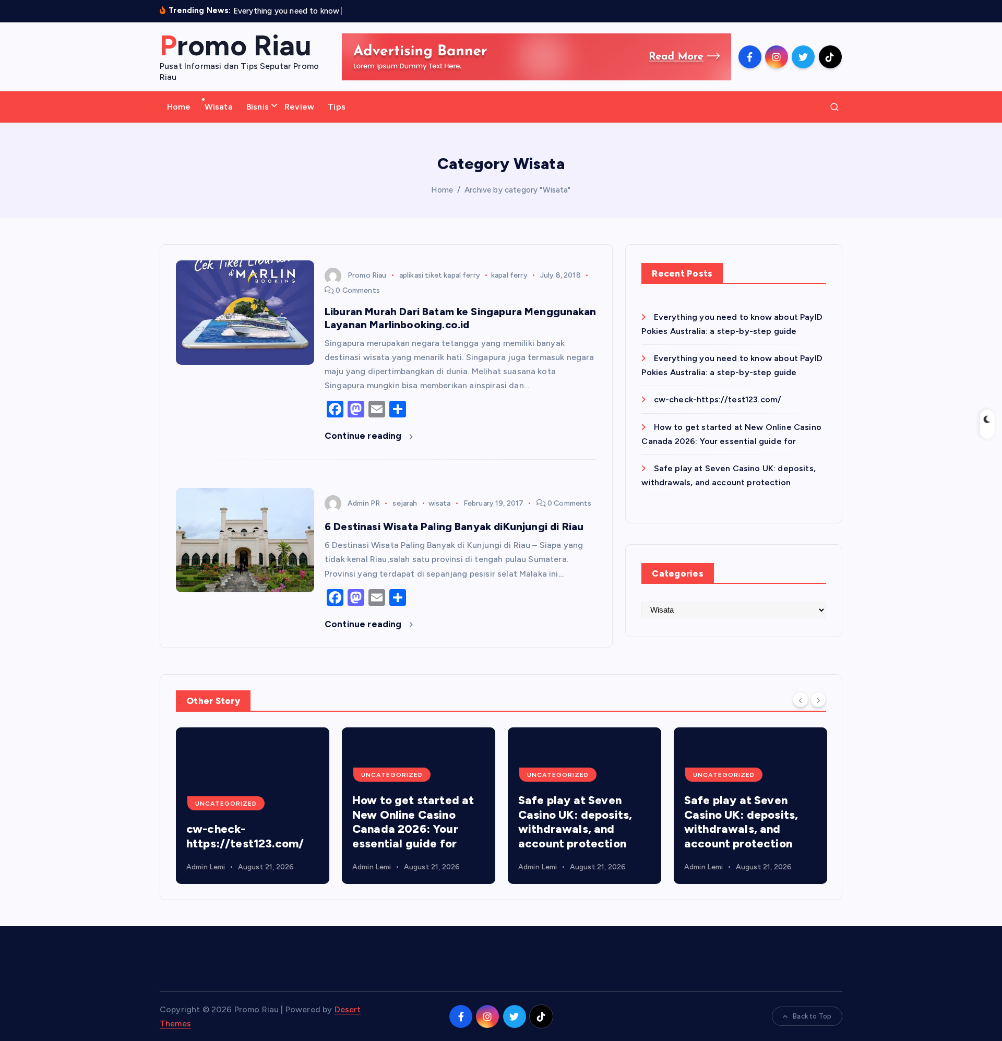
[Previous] (800, 700)
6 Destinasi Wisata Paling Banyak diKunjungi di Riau (454, 526)
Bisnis (257, 107)
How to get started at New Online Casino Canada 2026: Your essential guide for (413, 822)
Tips (336, 107)
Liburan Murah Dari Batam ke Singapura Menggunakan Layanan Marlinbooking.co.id (460, 318)
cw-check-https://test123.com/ (717, 399)
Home (179, 107)
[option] (252, 805)
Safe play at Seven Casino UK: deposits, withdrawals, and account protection (575, 822)
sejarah (404, 503)
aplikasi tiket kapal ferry (439, 275)
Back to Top (812, 1016)
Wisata (219, 107)
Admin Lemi (205, 867)
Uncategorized (226, 803)
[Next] (818, 700)
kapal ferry (509, 275)
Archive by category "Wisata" (517, 190)
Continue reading (364, 435)
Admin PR (364, 503)
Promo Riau (367, 275)
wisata (439, 503)
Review (299, 107)
